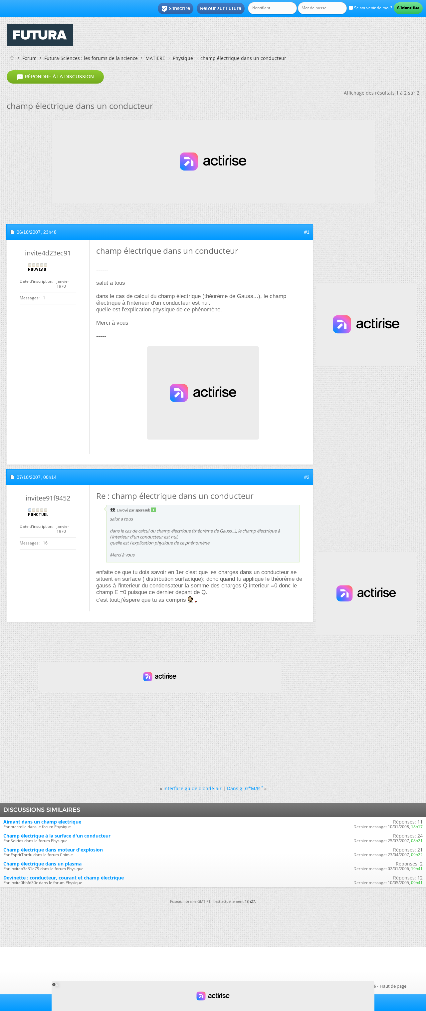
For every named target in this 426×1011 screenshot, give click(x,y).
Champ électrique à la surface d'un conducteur (56, 836)
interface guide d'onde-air (192, 788)
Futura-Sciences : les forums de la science (91, 58)
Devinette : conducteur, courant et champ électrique (63, 877)
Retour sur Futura (220, 8)
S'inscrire (175, 8)
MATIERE (155, 58)
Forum (29, 58)
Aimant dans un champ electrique (42, 822)
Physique (183, 58)
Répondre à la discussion (55, 77)
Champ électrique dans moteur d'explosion (53, 849)
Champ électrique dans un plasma (42, 863)
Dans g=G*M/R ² (245, 788)
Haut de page (393, 986)
